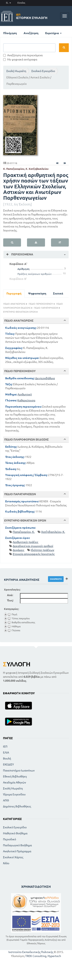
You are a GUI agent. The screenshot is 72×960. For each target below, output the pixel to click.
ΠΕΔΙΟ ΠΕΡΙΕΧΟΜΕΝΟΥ (41, 304)
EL (7, 3)
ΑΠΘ (6, 800)
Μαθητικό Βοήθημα (15, 833)
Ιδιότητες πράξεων (42, 550)
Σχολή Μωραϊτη (16, 71)
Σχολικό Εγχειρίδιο (43, 71)
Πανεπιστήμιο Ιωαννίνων (19, 770)
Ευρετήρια (52, 33)
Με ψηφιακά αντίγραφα (22, 59)
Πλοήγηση (10, 33)
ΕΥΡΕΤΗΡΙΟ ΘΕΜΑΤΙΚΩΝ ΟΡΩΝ (19, 312)
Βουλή (7, 758)
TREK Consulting (35, 956)
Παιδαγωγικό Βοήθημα (17, 845)
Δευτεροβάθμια (45, 378)
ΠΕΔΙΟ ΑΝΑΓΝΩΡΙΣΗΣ (14, 304)
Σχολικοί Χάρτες (13, 857)
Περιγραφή (13, 293)
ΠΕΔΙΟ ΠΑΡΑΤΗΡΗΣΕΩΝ (46, 308)
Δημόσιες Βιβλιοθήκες (17, 806)
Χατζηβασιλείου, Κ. (53, 531)
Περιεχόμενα (21, 254)
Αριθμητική (25, 394)
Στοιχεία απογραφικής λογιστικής (34, 554)
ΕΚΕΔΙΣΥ (8, 764)
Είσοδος (21, 3)
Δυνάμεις (18, 550)
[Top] (65, 320)
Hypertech (54, 956)
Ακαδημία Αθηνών (14, 782)
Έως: (10, 600)
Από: (10, 595)
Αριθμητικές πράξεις (25, 542)
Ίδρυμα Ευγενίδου (14, 794)
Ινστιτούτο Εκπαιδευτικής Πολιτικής (30, 952)
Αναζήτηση (31, 33)
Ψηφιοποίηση (37, 293)
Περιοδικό (9, 839)
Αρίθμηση (23, 269)
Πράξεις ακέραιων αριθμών (34, 274)
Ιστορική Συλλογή (31, 16)
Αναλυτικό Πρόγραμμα (17, 851)
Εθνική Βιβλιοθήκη (15, 776)
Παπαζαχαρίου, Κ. (24, 531)
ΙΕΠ (5, 746)
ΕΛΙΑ (6, 752)
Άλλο (6, 863)
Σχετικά (58, 293)
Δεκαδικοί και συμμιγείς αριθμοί (33, 546)
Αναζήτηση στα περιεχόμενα (25, 55)
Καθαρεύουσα (26, 400)
